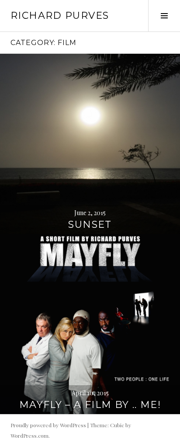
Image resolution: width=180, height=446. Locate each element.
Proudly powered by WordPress (48, 425)
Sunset (89, 224)
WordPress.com (29, 435)
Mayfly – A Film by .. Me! (90, 405)
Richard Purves (59, 15)
